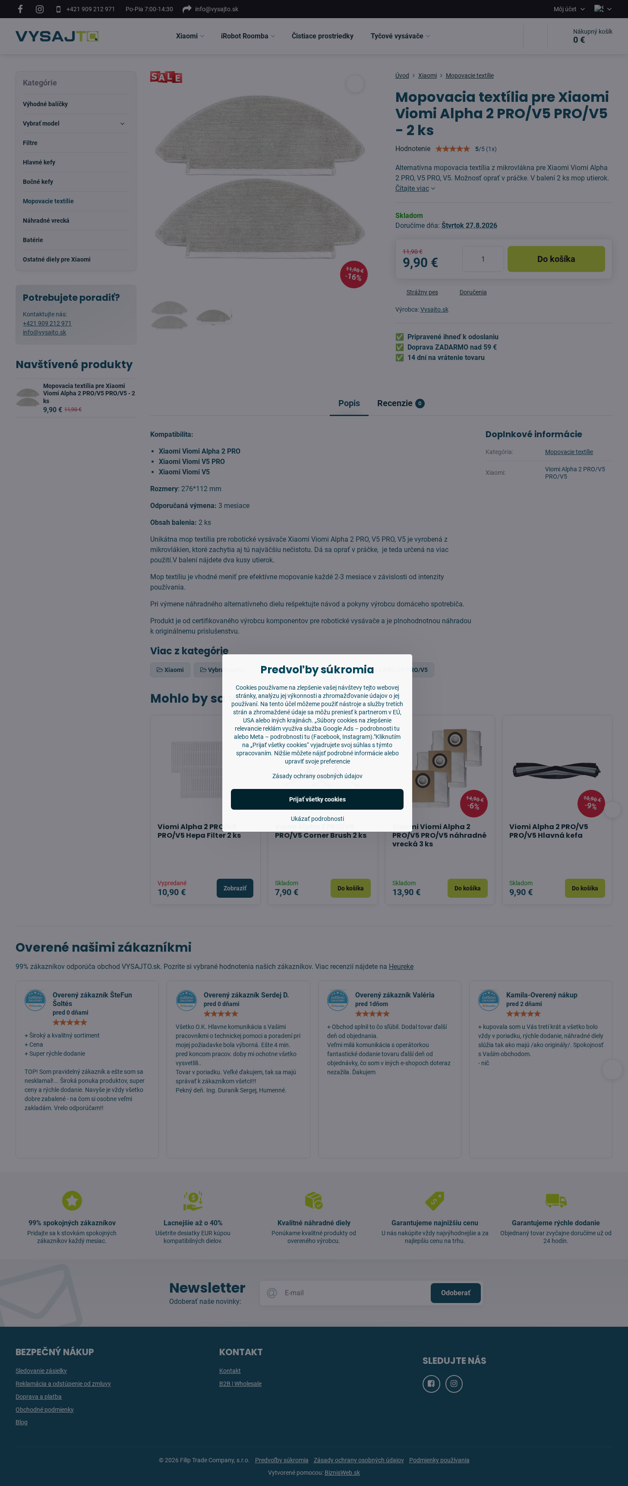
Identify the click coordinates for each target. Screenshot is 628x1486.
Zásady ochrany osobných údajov (317, 776)
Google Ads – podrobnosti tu (361, 728)
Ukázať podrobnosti (317, 818)
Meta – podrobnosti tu (280, 736)
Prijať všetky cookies (317, 799)
